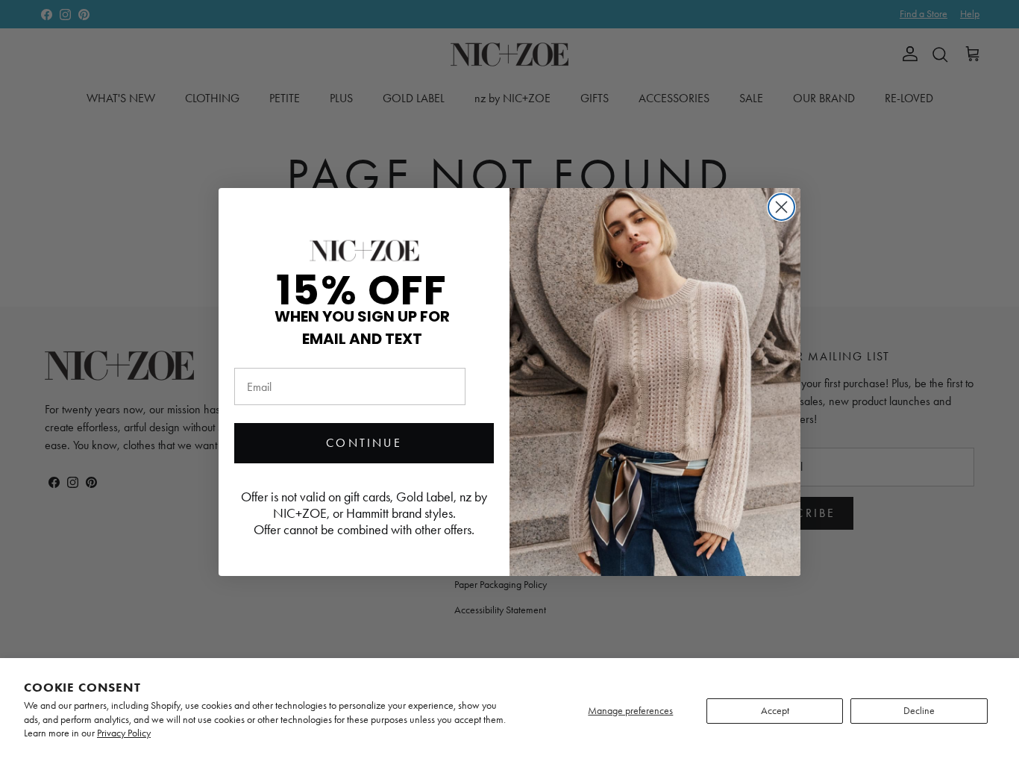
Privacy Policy (124, 733)
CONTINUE (364, 443)
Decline (919, 710)
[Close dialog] (781, 207)
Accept (775, 710)
